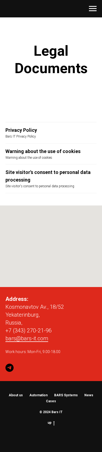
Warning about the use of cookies (43, 151)
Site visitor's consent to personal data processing (48, 176)
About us (16, 395)
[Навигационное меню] (93, 8)
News (88, 395)
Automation (38, 395)
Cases (51, 401)
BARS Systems (66, 395)
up (49, 423)
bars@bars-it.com (26, 338)
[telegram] (9, 368)
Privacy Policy (21, 130)
